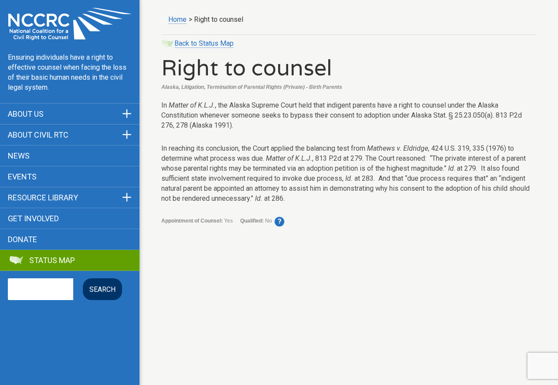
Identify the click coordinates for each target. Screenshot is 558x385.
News (19, 156)
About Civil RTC (38, 135)
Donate (22, 239)
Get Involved (33, 218)
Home (177, 19)
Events (22, 176)
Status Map (52, 260)
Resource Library (43, 197)
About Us (26, 114)
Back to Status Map (204, 43)
